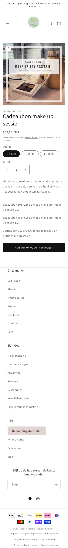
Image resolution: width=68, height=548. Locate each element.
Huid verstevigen (18, 364)
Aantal (6, 162)
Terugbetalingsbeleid (31, 533)
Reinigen (13, 381)
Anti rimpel (14, 372)
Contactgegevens (49, 545)
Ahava (11, 289)
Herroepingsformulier (27, 431)
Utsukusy (13, 315)
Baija (10, 332)
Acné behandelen (18, 398)
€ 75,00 (30, 154)
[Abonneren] (56, 484)
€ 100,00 (49, 154)
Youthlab (13, 323)
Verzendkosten (31, 137)
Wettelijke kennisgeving (25, 545)
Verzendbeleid (49, 539)
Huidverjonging (17, 355)
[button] (7, 23)
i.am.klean (14, 280)
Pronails (13, 306)
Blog (10, 456)
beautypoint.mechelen (32, 528)
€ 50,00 (11, 154)
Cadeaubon (15, 448)
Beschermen (15, 390)
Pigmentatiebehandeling (23, 407)
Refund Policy (16, 439)
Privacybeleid (52, 533)
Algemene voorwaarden (27, 539)
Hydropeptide (16, 297)
